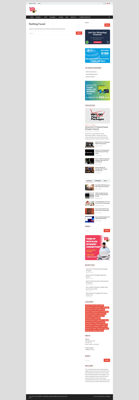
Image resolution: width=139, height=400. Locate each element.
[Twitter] (106, 3)
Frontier (88, 313)
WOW (95, 330)
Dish (88, 311)
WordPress (101, 396)
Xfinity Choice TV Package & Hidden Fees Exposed (102, 142)
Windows (88, 330)
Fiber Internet (104, 311)
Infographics (89, 318)
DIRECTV (101, 309)
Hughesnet (101, 315)
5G (87, 305)
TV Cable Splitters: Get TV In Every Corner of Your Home (102, 202)
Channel (106, 307)
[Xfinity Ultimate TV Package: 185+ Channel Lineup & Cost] (89, 167)
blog (101, 305)
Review (101, 322)
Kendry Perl (96, 131)
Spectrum (89, 326)
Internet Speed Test (84, 17)
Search (87, 22)
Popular (89, 180)
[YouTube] (109, 3)
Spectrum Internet (90, 76)
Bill (97, 305)
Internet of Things (90, 320)
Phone (95, 322)
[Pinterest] (107, 3)
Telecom (88, 328)
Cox (95, 309)
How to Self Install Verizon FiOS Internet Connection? (102, 209)
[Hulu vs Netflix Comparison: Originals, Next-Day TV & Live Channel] (89, 159)
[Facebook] (104, 3)
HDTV (45, 17)
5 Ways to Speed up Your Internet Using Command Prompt (101, 194)
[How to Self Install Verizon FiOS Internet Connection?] (89, 209)
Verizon (93, 125)
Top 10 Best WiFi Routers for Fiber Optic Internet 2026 (102, 185)
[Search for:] (55, 33)
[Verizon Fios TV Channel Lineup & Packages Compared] (97, 109)
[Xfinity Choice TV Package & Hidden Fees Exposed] (89, 142)
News (106, 320)
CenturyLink (97, 307)
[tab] (89, 180)
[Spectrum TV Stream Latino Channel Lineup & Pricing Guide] (89, 150)
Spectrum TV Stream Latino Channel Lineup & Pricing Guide (102, 151)
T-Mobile (104, 326)
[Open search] (109, 17)
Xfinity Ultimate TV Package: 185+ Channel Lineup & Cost (101, 169)
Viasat (106, 328)
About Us (73, 17)
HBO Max (94, 315)
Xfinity (100, 330)
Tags (105, 180)
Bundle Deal (89, 307)
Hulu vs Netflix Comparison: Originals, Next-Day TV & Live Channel (102, 160)
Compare (89, 309)
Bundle (61, 17)
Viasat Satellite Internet (92, 74)
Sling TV (104, 324)
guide (87, 315)
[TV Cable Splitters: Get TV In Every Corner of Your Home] (89, 202)
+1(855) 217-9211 (89, 349)
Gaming (95, 313)
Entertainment (95, 311)
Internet (38, 17)
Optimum (89, 322)
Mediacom (100, 320)
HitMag (108, 396)
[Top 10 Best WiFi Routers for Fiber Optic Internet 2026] (89, 185)
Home (39, 3)
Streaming (96, 326)
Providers (52, 17)
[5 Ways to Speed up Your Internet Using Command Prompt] (89, 193)
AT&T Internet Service (91, 71)
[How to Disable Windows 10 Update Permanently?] (89, 217)
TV (90, 125)
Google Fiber (102, 313)
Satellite (98, 324)
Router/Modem (90, 324)
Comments (98, 180)
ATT (92, 305)
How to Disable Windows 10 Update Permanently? (102, 217)
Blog (67, 17)
